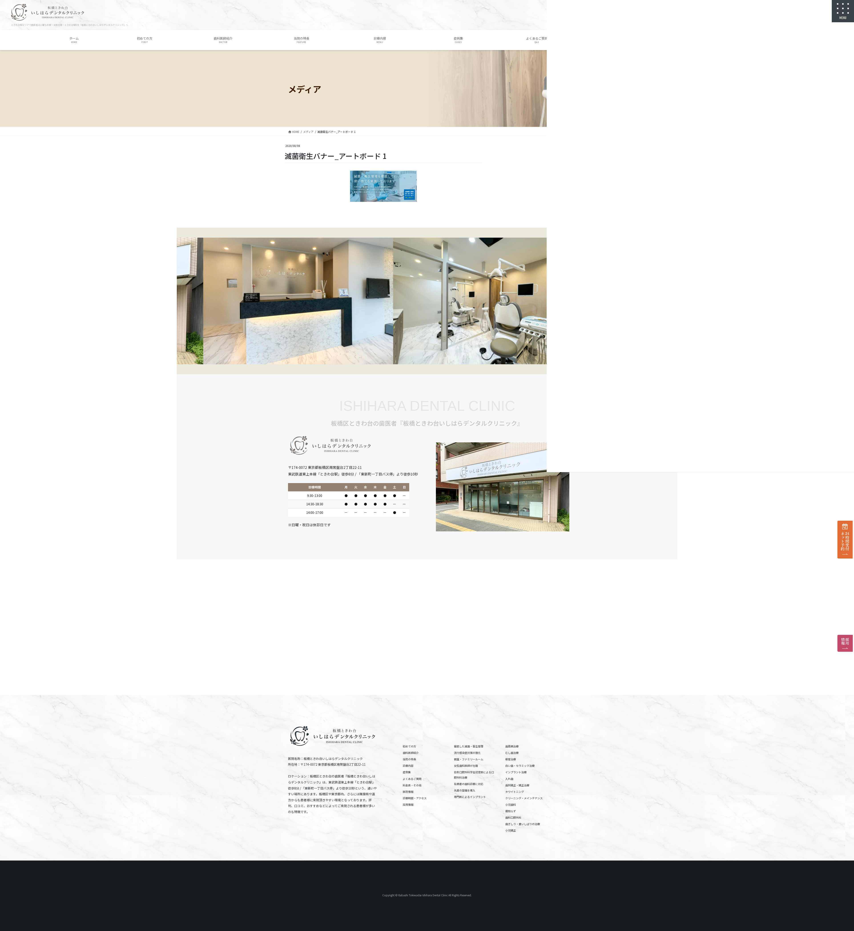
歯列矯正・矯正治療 (517, 785)
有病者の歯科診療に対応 (468, 784)
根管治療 (510, 759)
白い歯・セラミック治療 (520, 765)
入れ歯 (509, 779)
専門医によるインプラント (470, 797)
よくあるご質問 (412, 779)
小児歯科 (510, 804)
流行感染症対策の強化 (467, 753)
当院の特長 (409, 759)
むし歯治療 (512, 753)
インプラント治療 (516, 772)
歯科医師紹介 (411, 753)
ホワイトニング (514, 791)
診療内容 (408, 765)
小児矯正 (510, 830)
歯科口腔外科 (513, 817)
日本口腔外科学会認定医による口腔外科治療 (474, 774)
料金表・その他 (412, 785)
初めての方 (409, 746)
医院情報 (408, 791)
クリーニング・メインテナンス (524, 798)
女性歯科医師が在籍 (466, 765)
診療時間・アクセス (415, 798)
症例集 (407, 772)
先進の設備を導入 (464, 790)
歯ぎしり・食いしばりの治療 (522, 824)
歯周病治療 (512, 746)
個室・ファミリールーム (468, 759)
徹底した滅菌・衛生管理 (468, 746)
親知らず (510, 811)
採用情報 (408, 804)
